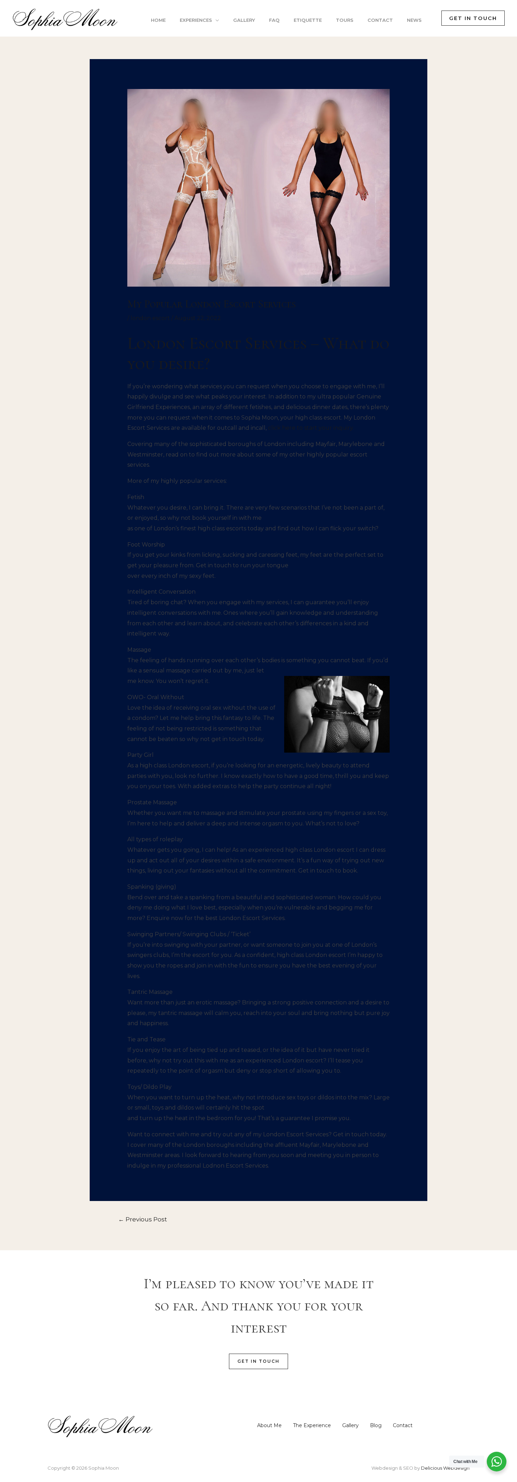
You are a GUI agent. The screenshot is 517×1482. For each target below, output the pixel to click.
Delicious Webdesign (445, 1468)
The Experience (312, 1425)
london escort (150, 318)
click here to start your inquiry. (311, 427)
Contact (403, 1425)
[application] (215, 20)
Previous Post (142, 1219)
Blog (376, 1425)
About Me (269, 1425)
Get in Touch (258, 1361)
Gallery (350, 1425)
